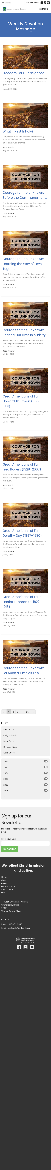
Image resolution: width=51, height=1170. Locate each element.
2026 (25, 761)
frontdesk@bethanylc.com (19, 928)
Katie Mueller (9, 752)
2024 (25, 773)
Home (4, 877)
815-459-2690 (32, 2)
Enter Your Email (8, 838)
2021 (25, 790)
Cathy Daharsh (9, 735)
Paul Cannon (8, 729)
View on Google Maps (11, 911)
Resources (6, 889)
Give (3, 892)
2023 (25, 778)
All (4, 796)
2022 (25, 784)
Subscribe (9, 849)
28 (27, 711)
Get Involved (7, 886)
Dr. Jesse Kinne (10, 747)
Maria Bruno (8, 741)
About (4, 880)
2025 (25, 767)
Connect (5, 883)
